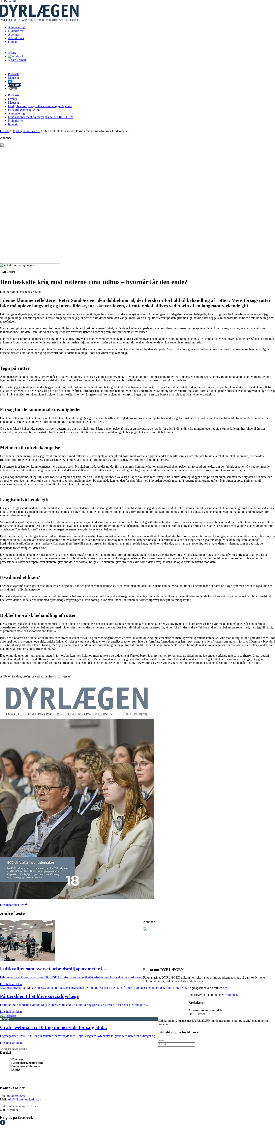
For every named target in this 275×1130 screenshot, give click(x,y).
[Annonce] (137, 203)
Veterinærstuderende (26, 1066)
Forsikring (14, 85)
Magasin (13, 77)
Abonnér (13, 34)
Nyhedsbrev (16, 31)
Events (12, 88)
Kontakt (13, 41)
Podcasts (13, 74)
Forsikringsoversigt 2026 (24, 109)
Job (10, 81)
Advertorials (16, 38)
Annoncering (16, 27)
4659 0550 (18, 1095)
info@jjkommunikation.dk (24, 1099)
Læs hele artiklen (11, 984)
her (225, 988)
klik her (232, 994)
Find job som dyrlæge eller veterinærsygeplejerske (40, 106)
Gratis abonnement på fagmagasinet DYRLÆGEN (40, 117)
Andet (16, 1069)
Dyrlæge (18, 1059)
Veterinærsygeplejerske (27, 1062)
